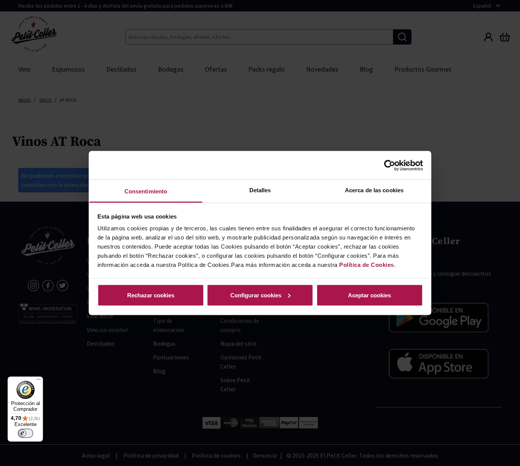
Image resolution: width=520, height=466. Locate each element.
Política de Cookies (366, 265)
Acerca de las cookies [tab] (374, 190)
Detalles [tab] (260, 190)
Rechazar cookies (150, 295)
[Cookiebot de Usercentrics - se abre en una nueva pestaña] (389, 165)
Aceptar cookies (369, 295)
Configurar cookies (255, 295)
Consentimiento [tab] (145, 191)
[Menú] (38, 381)
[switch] (25, 433)
